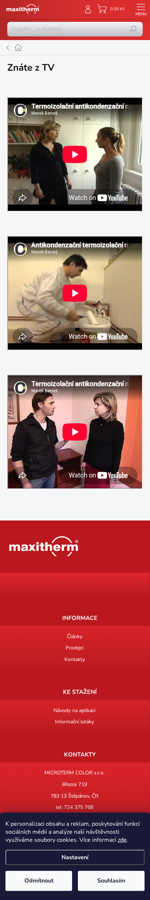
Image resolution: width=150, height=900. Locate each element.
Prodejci (74, 647)
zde (122, 840)
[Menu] (141, 9)
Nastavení (75, 857)
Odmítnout (39, 881)
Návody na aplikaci (74, 710)
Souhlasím (111, 881)
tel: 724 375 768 (74, 807)
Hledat (133, 29)
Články (74, 636)
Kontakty (74, 659)
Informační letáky (74, 721)
